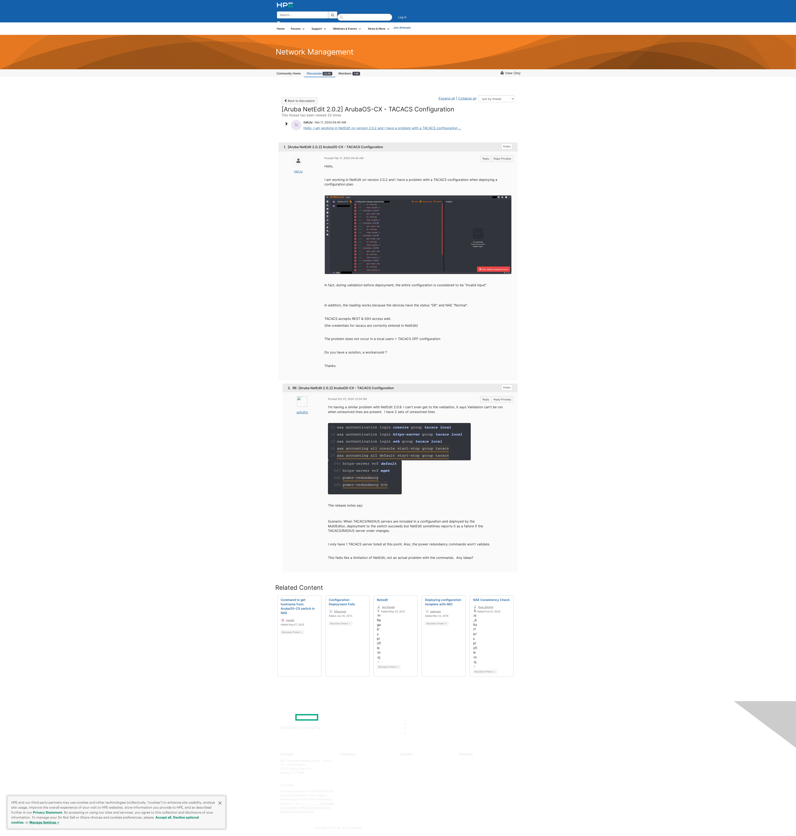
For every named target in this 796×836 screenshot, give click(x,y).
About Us (346, 760)
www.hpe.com (309, 803)
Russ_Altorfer (485, 607)
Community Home (289, 73)
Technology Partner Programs (480, 779)
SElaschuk (340, 611)
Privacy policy (349, 785)
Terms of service (351, 791)
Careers (345, 766)
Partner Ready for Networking (480, 773)
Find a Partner (469, 760)
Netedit (382, 600)
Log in (402, 17)
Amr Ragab (388, 607)
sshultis (302, 412)
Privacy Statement (47, 812)
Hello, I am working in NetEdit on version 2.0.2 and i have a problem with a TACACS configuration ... (382, 128)
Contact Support (411, 766)
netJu (298, 171)
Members (349, 73)
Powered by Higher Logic (458, 827)
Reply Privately (502, 158)
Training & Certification (415, 773)
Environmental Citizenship (357, 779)
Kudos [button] (507, 146)
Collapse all (467, 98)
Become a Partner (472, 766)
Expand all (447, 98)
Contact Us (347, 773)
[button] (220, 802)
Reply (486, 158)
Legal (343, 797)
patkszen (435, 611)
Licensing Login (410, 785)
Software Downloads (414, 779)
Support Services (411, 760)
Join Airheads (402, 27)
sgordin (290, 620)
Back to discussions (301, 100)
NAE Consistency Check (491, 600)
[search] (332, 14)
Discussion (319, 73)
